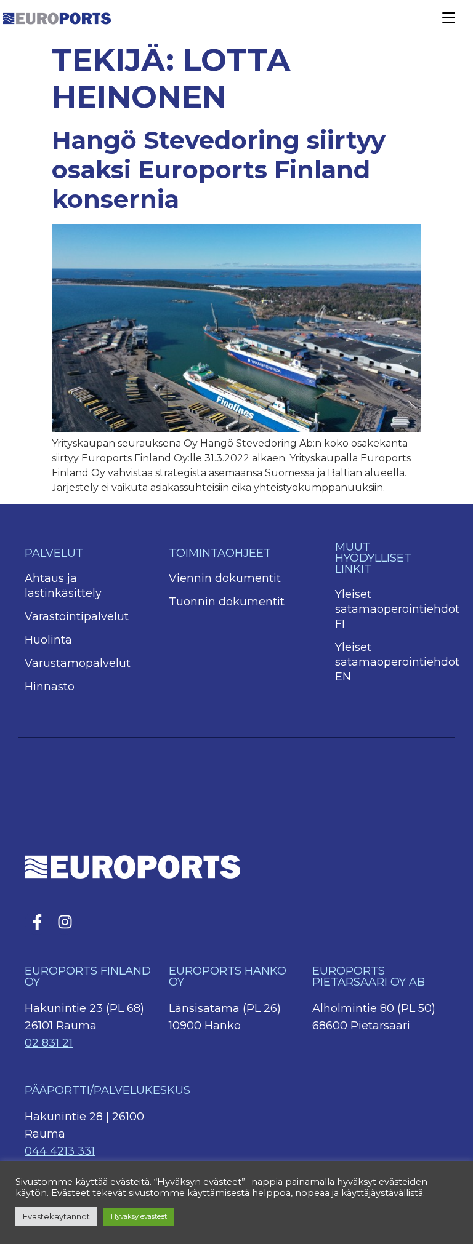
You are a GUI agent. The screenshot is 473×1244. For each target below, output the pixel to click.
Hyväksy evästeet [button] (139, 1216)
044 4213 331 (60, 1151)
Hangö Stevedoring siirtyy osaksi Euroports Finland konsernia (219, 169)
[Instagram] (64, 922)
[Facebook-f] (37, 922)
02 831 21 (49, 1043)
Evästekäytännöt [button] (56, 1216)
